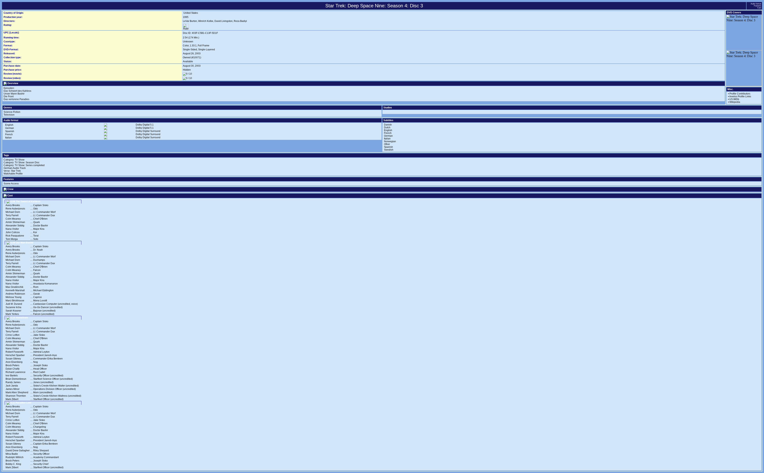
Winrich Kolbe (205, 21)
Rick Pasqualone (15, 235)
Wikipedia (734, 102)
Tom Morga (12, 239)
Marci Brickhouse (15, 300)
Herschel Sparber (15, 355)
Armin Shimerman (15, 222)
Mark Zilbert (12, 399)
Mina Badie (12, 454)
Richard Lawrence (15, 372)
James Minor (12, 389)
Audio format (756, 4)
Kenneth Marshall (15, 290)
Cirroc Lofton (12, 335)
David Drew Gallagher (18, 450)
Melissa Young (13, 297)
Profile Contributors (739, 93)
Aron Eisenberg (14, 362)
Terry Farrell (12, 215)
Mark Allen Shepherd (17, 392)
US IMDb (734, 99)
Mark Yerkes (12, 314)
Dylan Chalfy (12, 368)
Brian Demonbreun (16, 379)
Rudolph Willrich (14, 457)
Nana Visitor (12, 229)
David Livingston (223, 21)
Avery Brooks (13, 205)
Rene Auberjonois (15, 208)
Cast (759, 8)
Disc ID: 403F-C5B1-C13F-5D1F (200, 33)
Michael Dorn (13, 212)
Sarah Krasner (13, 310)
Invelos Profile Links (740, 96)
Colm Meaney (13, 218)
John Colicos (13, 232)
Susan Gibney (13, 358)
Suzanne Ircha (13, 307)
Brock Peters (12, 365)
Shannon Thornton (16, 395)
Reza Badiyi (240, 21)
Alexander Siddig (15, 225)
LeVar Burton (190, 21)
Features (757, 6)
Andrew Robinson (15, 293)
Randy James (13, 382)
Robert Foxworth (14, 351)
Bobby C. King (13, 464)
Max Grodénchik (14, 287)
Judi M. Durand (14, 304)
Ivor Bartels (12, 375)
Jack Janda (12, 385)
